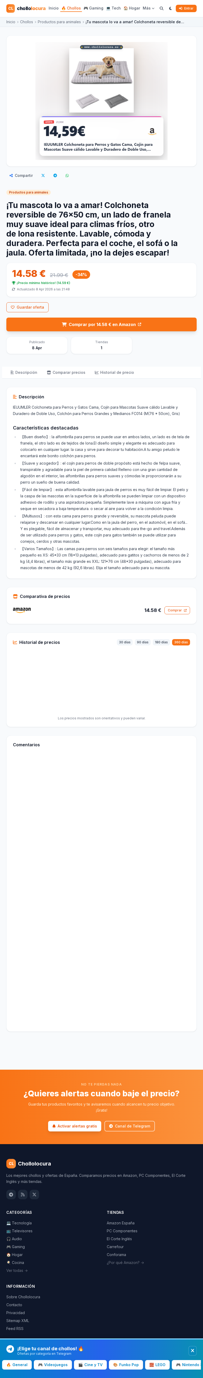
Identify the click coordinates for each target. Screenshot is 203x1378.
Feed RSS (15, 1328)
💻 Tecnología (19, 1223)
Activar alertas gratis (77, 1126)
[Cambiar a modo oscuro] (170, 8)
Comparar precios (69, 372)
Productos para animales (59, 22)
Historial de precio (117, 372)
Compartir (24, 175)
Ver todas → (17, 1270)
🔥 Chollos (71, 8)
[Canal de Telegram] (11, 1194)
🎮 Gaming (93, 8)
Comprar (175, 610)
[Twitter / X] (34, 1194)
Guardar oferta (30, 307)
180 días (161, 642)
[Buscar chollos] (161, 8)
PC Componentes (122, 1231)
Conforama (116, 1254)
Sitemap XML (17, 1320)
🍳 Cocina (15, 1262)
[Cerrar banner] (192, 1351)
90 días (143, 642)
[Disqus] (101, 824)
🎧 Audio (14, 1239)
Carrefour (115, 1246)
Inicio (54, 8)
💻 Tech (113, 8)
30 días (125, 642)
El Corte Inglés (119, 1239)
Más (147, 8)
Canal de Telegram (132, 1126)
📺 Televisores (19, 1231)
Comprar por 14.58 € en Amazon (102, 324)
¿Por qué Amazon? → (125, 1262)
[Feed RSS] (22, 1194)
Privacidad (15, 1312)
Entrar (188, 8)
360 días (181, 642)
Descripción (26, 372)
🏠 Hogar (131, 8)
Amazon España (121, 1223)
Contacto (14, 1305)
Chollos (26, 22)
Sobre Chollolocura (23, 1297)
